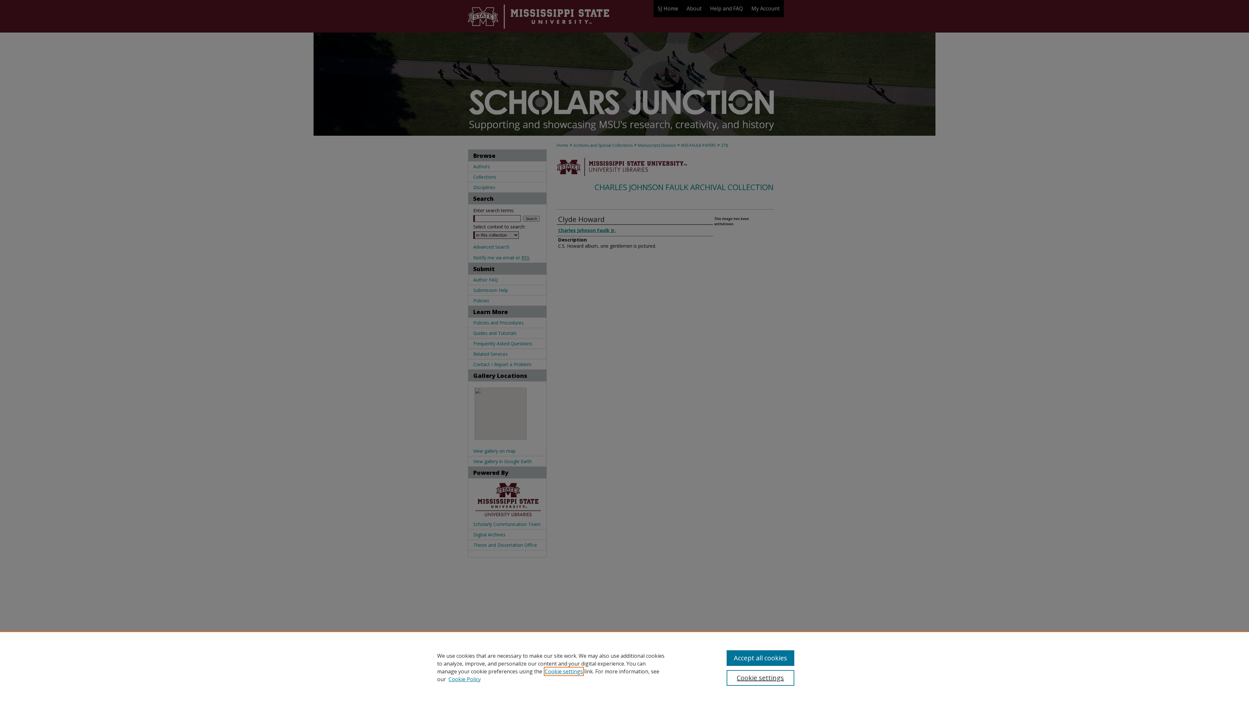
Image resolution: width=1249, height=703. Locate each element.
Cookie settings (564, 671)
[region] (624, 667)
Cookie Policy (465, 679)
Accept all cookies (760, 658)
